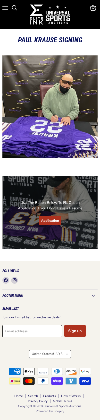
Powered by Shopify (50, 411)
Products (49, 396)
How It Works (71, 396)
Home (18, 396)
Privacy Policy (38, 401)
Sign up (75, 331)
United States (48, 354)
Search (33, 396)
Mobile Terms (62, 401)
